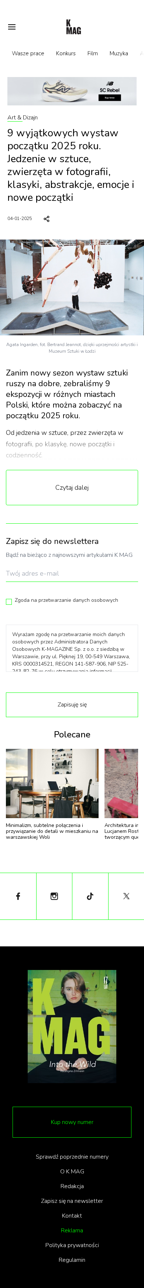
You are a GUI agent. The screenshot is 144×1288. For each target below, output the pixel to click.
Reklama (72, 1230)
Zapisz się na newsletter (72, 1201)
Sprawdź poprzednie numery (72, 1157)
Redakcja (72, 1186)
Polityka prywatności (72, 1245)
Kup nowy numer (72, 1122)
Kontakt (72, 1216)
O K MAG (72, 1171)
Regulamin (72, 1260)
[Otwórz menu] (12, 27)
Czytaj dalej (72, 487)
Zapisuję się (72, 705)
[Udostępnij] (46, 219)
